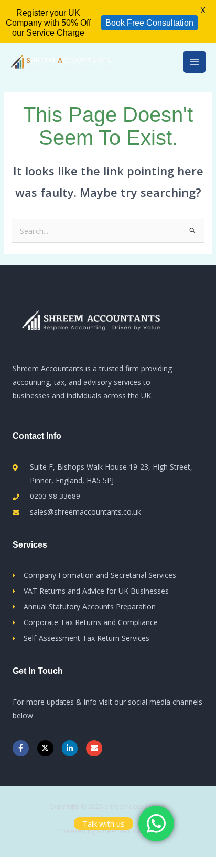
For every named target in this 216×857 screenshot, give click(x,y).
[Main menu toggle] (194, 62)
